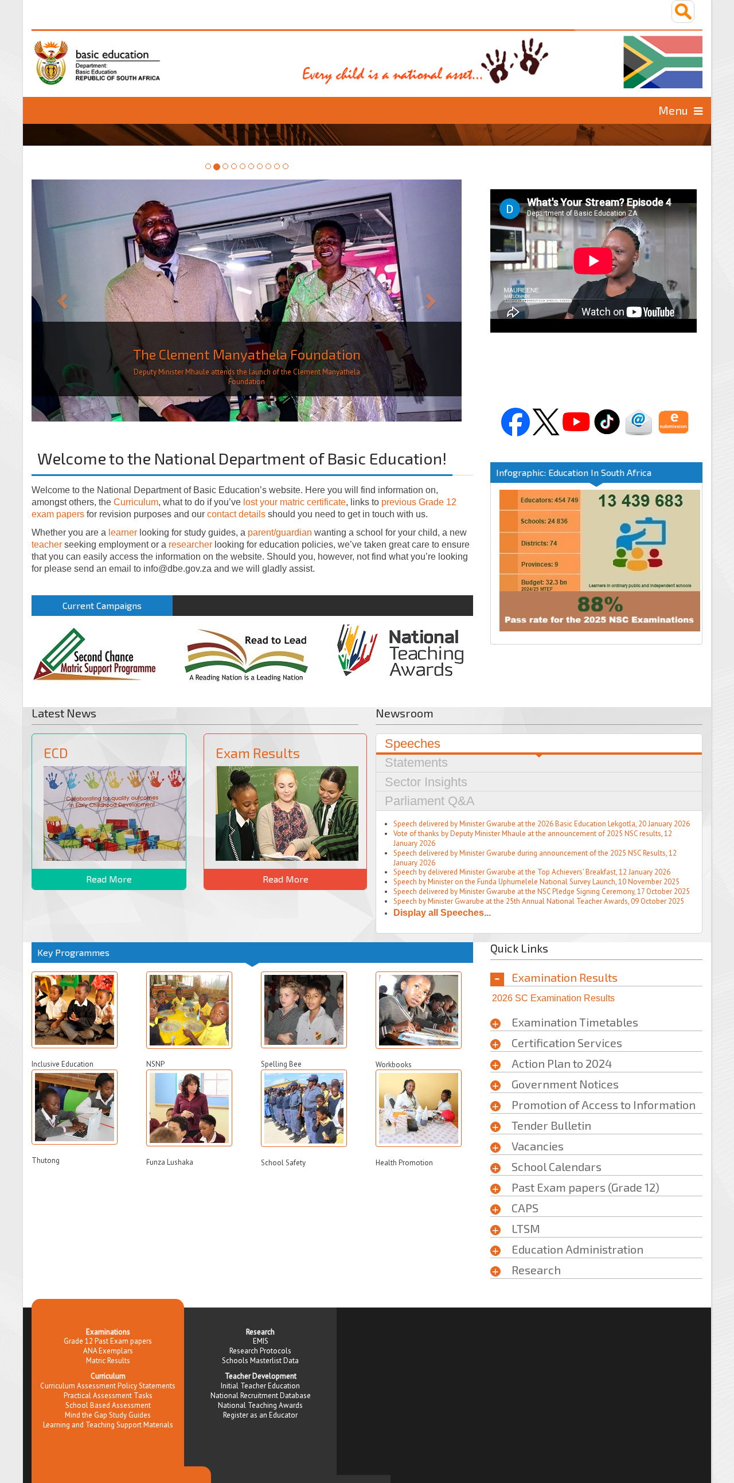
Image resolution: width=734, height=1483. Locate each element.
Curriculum (136, 503)
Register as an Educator (260, 1416)
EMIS (260, 1342)
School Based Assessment (108, 1406)
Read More (109, 880)
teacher (47, 546)
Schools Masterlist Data (260, 1362)
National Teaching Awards (260, 1406)
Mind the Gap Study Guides (108, 1416)
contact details (236, 515)
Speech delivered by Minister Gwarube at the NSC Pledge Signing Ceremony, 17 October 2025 (541, 892)
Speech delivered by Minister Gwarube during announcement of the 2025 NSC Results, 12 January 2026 (535, 859)
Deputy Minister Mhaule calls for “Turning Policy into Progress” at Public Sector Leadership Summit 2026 (247, 378)
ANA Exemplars (108, 1352)
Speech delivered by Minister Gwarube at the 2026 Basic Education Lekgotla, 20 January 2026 (541, 825)
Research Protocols (260, 1352)
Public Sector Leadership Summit (247, 355)
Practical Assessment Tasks (108, 1397)
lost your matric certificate (294, 503)
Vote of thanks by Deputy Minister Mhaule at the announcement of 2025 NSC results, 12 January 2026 (532, 839)
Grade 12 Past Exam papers (108, 1342)
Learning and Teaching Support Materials (108, 1426)
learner (122, 533)
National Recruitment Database (260, 1397)
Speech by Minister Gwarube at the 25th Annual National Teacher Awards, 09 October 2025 (538, 902)
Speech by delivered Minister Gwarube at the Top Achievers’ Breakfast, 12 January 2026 (531, 873)
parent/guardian (280, 533)
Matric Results (108, 1362)
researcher (190, 546)
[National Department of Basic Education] (367, 58)
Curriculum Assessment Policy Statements (107, 1387)
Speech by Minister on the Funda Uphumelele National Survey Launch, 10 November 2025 (536, 883)
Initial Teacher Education (260, 1387)
